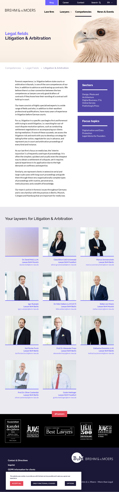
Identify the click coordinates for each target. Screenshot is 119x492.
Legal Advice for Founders (93, 136)
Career (66, 3)
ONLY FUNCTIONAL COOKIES (44, 483)
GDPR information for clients (21, 470)
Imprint (11, 465)
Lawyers (64, 11)
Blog (52, 3)
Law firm (49, 11)
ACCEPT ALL (16, 483)
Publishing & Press (90, 105)
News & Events (105, 11)
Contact (80, 3)
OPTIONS (70, 483)
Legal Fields (32, 68)
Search (94, 3)
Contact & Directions (18, 460)
